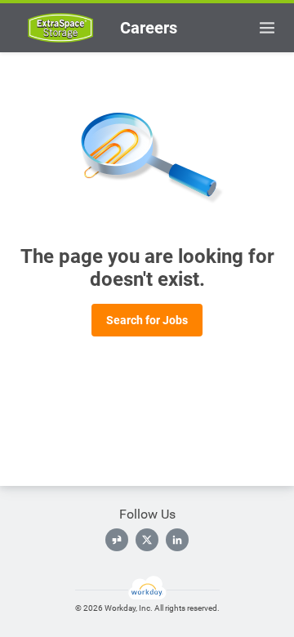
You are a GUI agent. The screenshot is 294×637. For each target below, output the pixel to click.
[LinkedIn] (177, 539)
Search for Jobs (147, 320)
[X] (147, 539)
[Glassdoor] (116, 539)
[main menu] (267, 27)
